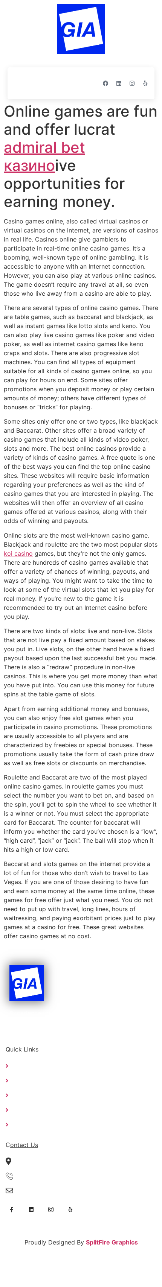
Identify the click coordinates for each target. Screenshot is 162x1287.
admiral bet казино (44, 156)
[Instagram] (132, 83)
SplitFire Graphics (112, 1242)
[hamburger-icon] (20, 83)
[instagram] (51, 1209)
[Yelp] (145, 83)
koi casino (18, 553)
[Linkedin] (118, 83)
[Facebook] (105, 83)
